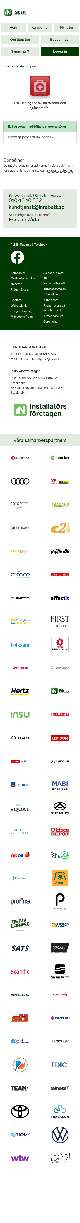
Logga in (60, 51)
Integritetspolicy (22, 311)
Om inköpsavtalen (23, 278)
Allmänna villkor (53, 316)
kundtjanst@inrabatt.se (36, 207)
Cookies (16, 300)
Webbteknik (19, 305)
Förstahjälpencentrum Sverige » (31, 137)
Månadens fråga (22, 317)
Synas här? (20, 51)
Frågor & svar (20, 289)
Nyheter (66, 27)
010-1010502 (47, 354)
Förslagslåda (24, 219)
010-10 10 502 (25, 200)
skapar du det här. (60, 170)
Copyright (50, 321)
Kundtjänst (50, 300)
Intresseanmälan (54, 289)
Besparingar (60, 39)
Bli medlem (50, 294)
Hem (13, 27)
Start (6, 66)
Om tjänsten (20, 39)
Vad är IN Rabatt (54, 283)
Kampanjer (40, 27)
